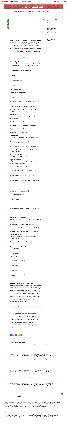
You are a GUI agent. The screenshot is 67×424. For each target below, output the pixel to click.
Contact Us (46, 393)
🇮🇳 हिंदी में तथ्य (54, 414)
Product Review (39, 393)
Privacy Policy (42, 395)
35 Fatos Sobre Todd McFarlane (26, 371)
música (21, 48)
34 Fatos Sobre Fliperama (37, 371)
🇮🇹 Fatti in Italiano (42, 412)
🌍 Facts (6, 412)
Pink (36, 106)
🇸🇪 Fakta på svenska (8, 414)
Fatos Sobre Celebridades (33, 15)
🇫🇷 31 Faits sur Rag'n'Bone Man (22, 403)
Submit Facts (49, 395)
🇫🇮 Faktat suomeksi (25, 414)
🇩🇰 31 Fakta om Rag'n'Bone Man (10, 402)
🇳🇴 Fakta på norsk (17, 414)
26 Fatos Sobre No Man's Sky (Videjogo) (39, 356)
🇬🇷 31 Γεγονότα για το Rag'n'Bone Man (39, 402)
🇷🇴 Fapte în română (17, 416)
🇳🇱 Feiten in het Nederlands (53, 415)
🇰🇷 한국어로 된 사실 (29, 415)
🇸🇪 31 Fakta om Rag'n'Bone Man (25, 406)
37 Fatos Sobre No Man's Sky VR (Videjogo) (15, 371)
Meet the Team (32, 393)
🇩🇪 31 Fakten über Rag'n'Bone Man (24, 402)
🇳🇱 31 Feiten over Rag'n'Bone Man (53, 405)
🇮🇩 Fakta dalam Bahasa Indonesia (11, 415)
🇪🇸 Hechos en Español (33, 412)
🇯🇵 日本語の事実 (21, 415)
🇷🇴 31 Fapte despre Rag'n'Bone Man (11, 406)
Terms (37, 395)
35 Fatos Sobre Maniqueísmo (49, 356)
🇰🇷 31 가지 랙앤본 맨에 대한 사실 (11, 405)
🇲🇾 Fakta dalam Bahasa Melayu (40, 415)
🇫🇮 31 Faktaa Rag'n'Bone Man (10, 403)
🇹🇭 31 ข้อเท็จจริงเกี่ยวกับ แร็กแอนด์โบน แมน (40, 406)
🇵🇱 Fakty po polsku (8, 416)
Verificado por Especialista (41, 11)
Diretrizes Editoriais (51, 11)
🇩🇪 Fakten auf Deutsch (14, 412)
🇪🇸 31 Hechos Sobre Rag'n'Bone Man (54, 402)
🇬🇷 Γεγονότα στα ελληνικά (45, 414)
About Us (18, 393)
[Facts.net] (7, 1)
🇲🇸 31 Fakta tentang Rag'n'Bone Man (25, 405)
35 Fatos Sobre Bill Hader (52, 24)
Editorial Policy (24, 393)
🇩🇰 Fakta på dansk (50, 412)
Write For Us (19, 395)
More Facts (19, 396)
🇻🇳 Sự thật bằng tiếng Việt (48, 416)
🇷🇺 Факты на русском (26, 416)
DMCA (33, 395)
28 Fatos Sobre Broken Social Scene (51, 29)
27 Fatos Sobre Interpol (51, 32)
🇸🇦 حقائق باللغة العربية (35, 414)
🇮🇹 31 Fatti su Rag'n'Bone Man (50, 403)
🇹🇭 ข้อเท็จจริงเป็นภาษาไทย (37, 416)
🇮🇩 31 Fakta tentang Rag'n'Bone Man (36, 403)
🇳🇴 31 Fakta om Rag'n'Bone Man (39, 405)
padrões (18, 319)
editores (13, 321)
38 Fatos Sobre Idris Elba (51, 35)
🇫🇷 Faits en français (23, 412)
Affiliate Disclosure (26, 395)
